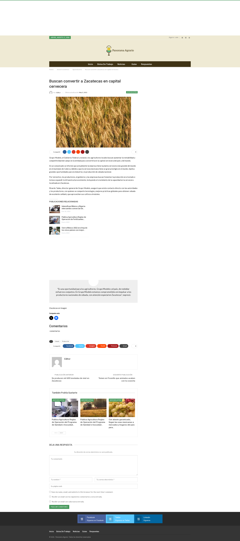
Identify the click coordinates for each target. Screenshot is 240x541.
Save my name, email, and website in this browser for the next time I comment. (82, 492)
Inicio (90, 64)
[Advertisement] (75, 17)
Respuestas (146, 64)
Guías (134, 64)
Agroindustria (132, 92)
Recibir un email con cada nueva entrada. (68, 502)
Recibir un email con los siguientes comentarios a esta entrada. (77, 497)
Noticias (121, 64)
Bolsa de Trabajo (105, 64)
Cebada (57, 341)
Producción (65, 341)
